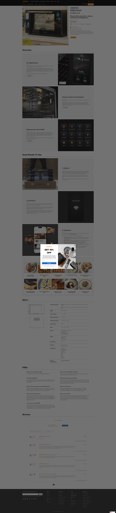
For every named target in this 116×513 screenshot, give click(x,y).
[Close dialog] (74, 245)
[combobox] (112, 512)
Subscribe (49, 263)
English (113, 512)
